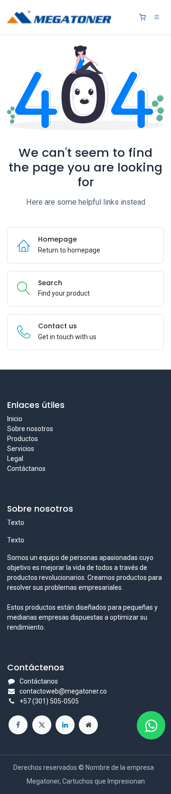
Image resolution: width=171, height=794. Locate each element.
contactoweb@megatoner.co (63, 691)
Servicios (20, 448)
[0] (142, 17)
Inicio (14, 419)
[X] (41, 724)
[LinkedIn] (65, 724)
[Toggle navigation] (157, 17)
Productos (22, 438)
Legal (15, 458)
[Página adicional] (88, 724)
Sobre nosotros (30, 429)
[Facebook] (18, 724)
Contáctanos (26, 468)
